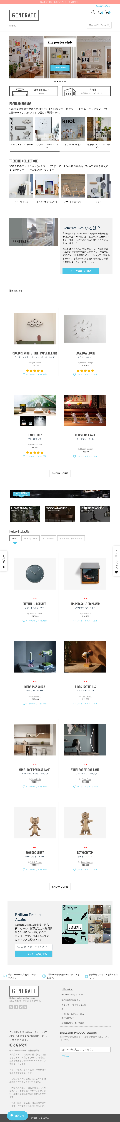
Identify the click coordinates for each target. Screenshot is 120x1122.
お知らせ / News (40, 1118)
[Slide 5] (65, 81)
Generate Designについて (73, 994)
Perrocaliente (36, 445)
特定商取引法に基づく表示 (73, 1023)
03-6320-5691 (104, 6)
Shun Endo (36, 779)
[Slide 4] (62, 81)
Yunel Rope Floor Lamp (85, 770)
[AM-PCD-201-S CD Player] (85, 574)
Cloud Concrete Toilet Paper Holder (34, 353)
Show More (60, 473)
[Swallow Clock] (85, 329)
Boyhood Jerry (35, 853)
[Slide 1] (55, 81)
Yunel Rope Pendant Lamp (34, 770)
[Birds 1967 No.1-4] (85, 657)
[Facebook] (16, 1007)
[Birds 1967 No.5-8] (35, 657)
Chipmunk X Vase (85, 435)
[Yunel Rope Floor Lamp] (85, 740)
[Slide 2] (57, 81)
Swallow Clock (85, 353)
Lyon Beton (36, 363)
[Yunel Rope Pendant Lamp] (35, 740)
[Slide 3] (60, 81)
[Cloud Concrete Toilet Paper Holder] (35, 329)
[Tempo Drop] (35, 410)
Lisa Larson (36, 696)
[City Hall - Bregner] (35, 574)
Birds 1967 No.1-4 (85, 687)
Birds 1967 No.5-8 (34, 687)
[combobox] (99, 25)
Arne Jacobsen (36, 613)
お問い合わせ (67, 989)
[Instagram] (25, 1007)
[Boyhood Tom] (85, 823)
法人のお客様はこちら (71, 1000)
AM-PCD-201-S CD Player (85, 604)
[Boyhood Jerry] (35, 823)
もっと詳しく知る (81, 271)
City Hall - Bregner (34, 604)
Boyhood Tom (85, 853)
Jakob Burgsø (36, 862)
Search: (108, 25)
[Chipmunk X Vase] (85, 410)
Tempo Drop (35, 435)
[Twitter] (11, 1007)
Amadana (86, 613)
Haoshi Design (86, 363)
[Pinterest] (20, 1007)
